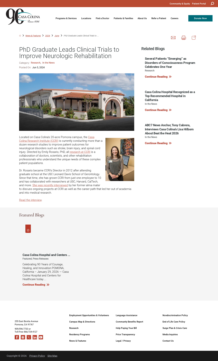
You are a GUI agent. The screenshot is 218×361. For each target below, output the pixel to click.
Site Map (52, 355)
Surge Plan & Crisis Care (175, 327)
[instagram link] (23, 337)
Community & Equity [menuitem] (180, 3)
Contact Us (168, 340)
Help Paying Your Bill (126, 327)
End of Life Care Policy (174, 321)
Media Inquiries (170, 334)
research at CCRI (80, 152)
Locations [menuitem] (86, 18)
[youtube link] (41, 337)
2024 (47, 36)
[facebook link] (17, 337)
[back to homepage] (20, 35)
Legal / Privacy (123, 340)
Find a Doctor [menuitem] (102, 18)
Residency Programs (79, 334)
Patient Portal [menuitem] (199, 3)
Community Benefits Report (129, 321)
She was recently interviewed (50, 185)
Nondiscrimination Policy (175, 315)
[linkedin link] (35, 337)
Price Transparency (125, 334)
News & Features (33, 36)
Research (35, 62)
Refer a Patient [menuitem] (158, 18)
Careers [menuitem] (174, 18)
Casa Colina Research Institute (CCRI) (56, 139)
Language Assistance (126, 315)
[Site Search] (212, 3)
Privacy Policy (37, 355)
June (57, 36)
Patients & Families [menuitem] (123, 18)
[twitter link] (29, 337)
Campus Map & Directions (82, 321)
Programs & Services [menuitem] (66, 18)
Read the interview (30, 200)
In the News (48, 62)
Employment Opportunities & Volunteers (89, 315)
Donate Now (200, 18)
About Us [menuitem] (142, 18)
